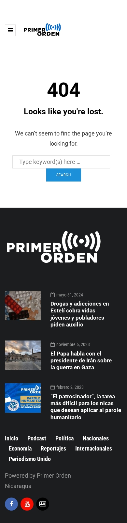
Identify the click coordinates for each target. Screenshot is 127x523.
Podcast (36, 438)
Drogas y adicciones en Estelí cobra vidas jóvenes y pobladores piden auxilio (79, 314)
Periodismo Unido (30, 458)
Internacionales (93, 448)
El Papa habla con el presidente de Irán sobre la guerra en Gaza (81, 360)
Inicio (11, 438)
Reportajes (53, 448)
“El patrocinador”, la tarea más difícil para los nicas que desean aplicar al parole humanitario (85, 406)
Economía (20, 448)
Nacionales (96, 438)
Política (64, 438)
